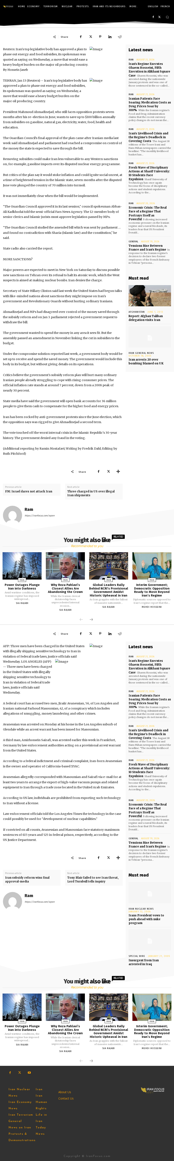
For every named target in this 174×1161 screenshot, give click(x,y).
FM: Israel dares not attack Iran (28, 491)
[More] (118, 471)
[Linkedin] (110, 36)
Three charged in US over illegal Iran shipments (91, 493)
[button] (167, 17)
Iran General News (141, 353)
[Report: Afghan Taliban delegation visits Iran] (150, 295)
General (133, 241)
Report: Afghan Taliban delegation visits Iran (146, 318)
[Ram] (12, 515)
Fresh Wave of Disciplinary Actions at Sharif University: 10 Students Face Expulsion (149, 173)
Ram (29, 509)
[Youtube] (29, 1072)
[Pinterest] (100, 36)
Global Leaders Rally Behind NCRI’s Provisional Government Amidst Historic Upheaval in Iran (108, 590)
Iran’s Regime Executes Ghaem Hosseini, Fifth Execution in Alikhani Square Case (149, 69)
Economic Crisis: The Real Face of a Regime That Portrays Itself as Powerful (148, 213)
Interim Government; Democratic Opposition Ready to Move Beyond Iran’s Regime (152, 590)
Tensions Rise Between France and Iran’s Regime (147, 247)
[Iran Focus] (8, 6)
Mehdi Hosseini (152, 607)
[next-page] (91, 619)
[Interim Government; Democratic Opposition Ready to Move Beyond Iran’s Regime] (151, 566)
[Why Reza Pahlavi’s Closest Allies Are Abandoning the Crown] (65, 566)
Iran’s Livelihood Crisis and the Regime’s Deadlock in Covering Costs (148, 137)
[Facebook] (153, 17)
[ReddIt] (119, 36)
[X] (159, 17)
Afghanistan (137, 312)
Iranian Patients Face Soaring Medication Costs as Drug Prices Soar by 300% (150, 104)
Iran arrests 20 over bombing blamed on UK (146, 361)
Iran (131, 60)
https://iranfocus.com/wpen (40, 515)
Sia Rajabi (22, 603)
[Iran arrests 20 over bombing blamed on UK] (150, 336)
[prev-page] (81, 619)
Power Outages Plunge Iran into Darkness (22, 586)
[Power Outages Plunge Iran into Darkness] (22, 566)
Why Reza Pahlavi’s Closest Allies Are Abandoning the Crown (65, 588)
